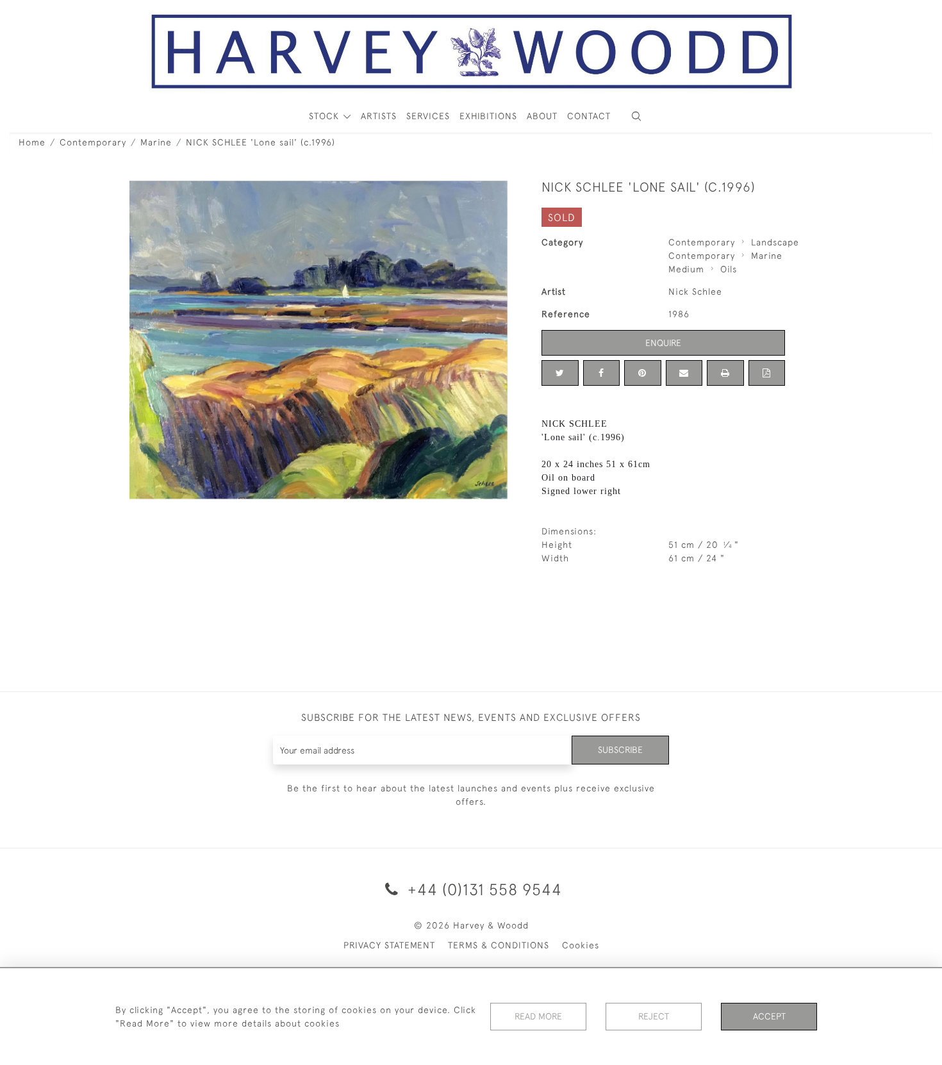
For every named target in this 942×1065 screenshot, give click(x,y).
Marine (156, 142)
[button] (636, 116)
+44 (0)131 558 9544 (482, 889)
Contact (589, 116)
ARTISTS (379, 116)
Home (32, 142)
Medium (686, 269)
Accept (769, 1016)
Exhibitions (488, 116)
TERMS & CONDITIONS (498, 945)
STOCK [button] (325, 116)
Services (428, 116)
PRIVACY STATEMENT (389, 945)
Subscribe (620, 750)
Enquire (663, 343)
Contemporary (93, 142)
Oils (728, 269)
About (542, 116)
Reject (653, 1016)
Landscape (775, 242)
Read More (538, 1016)
